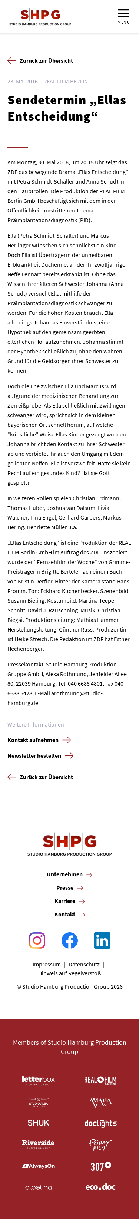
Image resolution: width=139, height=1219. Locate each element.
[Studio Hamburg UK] (38, 1123)
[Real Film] (101, 1081)
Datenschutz (84, 964)
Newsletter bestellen (34, 755)
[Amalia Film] (101, 1102)
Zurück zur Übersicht (46, 60)
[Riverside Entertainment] (38, 1145)
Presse (64, 887)
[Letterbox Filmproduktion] (38, 1081)
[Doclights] (101, 1123)
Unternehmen (65, 874)
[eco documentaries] (101, 1188)
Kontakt (64, 914)
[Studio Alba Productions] (38, 1102)
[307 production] (101, 1166)
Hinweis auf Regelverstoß (69, 973)
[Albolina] (38, 1188)
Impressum (47, 964)
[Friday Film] (101, 1145)
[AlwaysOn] (38, 1166)
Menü (124, 21)
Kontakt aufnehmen (33, 740)
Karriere (64, 901)
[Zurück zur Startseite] (40, 17)
